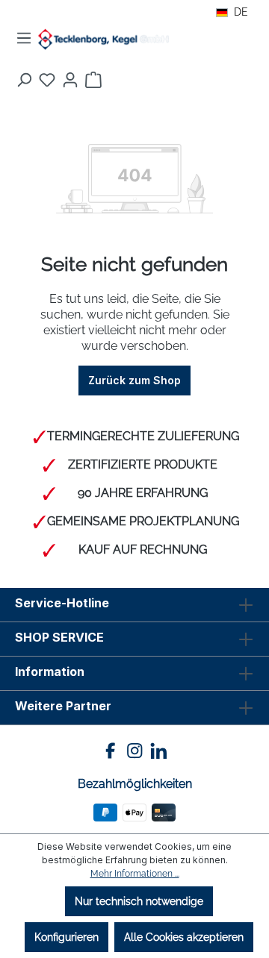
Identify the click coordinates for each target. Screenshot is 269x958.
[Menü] (24, 38)
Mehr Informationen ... (134, 873)
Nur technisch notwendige (139, 901)
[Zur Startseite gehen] (103, 39)
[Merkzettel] (47, 79)
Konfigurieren (66, 937)
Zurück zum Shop (134, 380)
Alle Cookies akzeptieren (184, 937)
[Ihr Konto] (70, 79)
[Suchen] (24, 79)
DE (241, 12)
